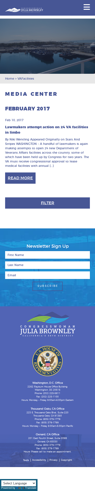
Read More (20, 178)
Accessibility (39, 460)
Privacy (53, 460)
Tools (26, 460)
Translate (30, 487)
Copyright (66, 460)
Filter (47, 203)
